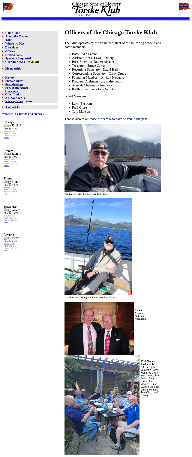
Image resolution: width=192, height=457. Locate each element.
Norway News (14, 101)
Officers (10, 51)
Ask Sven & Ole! (15, 97)
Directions (11, 47)
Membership (13, 68)
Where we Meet (15, 43)
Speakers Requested (18, 58)
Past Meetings (14, 84)
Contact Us (13, 107)
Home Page (12, 32)
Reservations (13, 55)
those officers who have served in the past (118, 119)
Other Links (13, 94)
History (10, 77)
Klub (8, 39)
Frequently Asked (16, 87)
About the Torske (16, 36)
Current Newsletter (17, 61)
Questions (11, 91)
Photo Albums (14, 80)
